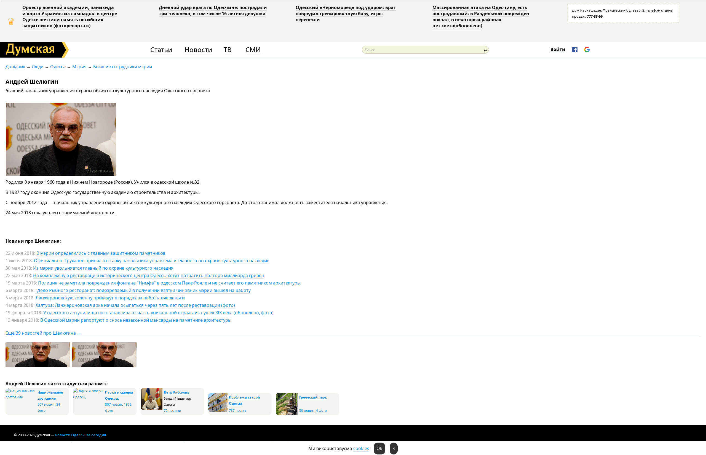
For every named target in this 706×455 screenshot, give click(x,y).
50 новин (306, 410)
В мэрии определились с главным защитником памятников (100, 253)
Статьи (161, 49)
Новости (198, 49)
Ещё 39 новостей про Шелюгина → (43, 333)
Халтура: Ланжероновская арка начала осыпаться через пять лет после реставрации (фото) (135, 305)
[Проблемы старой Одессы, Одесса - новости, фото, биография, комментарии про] (218, 410)
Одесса (58, 67)
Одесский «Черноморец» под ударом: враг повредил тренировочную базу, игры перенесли (346, 13)
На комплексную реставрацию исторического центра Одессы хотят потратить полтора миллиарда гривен (148, 275)
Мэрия (79, 67)
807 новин (113, 404)
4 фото (321, 410)
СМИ (253, 49)
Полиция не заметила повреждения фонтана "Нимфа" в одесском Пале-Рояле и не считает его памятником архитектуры (169, 283)
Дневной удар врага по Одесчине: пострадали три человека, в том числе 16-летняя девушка (213, 10)
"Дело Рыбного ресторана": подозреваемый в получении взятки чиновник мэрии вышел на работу (143, 290)
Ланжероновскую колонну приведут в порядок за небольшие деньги (110, 298)
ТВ (228, 49)
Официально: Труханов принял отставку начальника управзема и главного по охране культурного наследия (151, 261)
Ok (379, 448)
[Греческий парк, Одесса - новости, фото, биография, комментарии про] (287, 413)
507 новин (46, 404)
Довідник (15, 67)
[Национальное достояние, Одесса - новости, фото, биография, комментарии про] (21, 397)
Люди (38, 67)
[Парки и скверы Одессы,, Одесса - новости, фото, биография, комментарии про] (88, 397)
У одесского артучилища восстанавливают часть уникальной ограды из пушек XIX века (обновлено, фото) (158, 313)
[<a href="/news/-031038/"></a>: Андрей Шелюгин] (105, 366)
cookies (361, 448)
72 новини (172, 410)
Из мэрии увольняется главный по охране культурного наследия (103, 268)
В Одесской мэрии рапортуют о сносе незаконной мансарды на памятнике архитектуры (135, 320)
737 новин (237, 410)
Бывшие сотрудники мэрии (122, 67)
